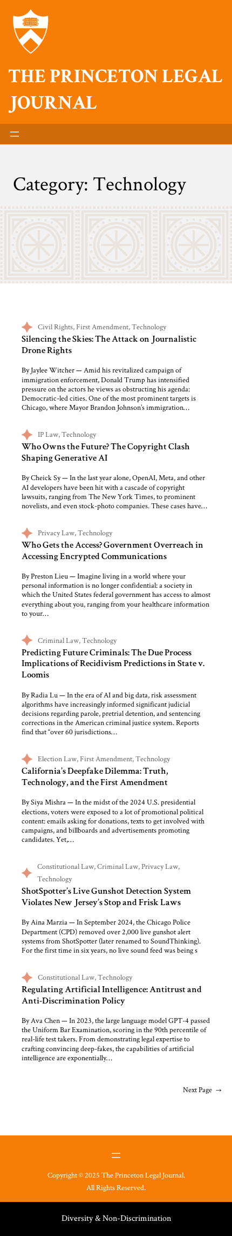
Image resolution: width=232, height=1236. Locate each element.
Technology (149, 326)
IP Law (48, 434)
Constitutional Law (65, 866)
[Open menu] (14, 134)
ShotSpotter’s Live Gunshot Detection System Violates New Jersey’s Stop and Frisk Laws (106, 897)
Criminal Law (58, 640)
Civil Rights (55, 326)
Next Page (202, 1089)
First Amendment (102, 326)
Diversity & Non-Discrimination (116, 1218)
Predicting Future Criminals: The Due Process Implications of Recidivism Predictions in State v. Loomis (113, 664)
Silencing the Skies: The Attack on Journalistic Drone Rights (109, 345)
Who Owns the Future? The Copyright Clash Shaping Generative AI (106, 453)
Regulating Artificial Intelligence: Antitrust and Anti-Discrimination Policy (112, 996)
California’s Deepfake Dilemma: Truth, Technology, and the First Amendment (95, 777)
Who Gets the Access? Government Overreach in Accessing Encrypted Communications (112, 551)
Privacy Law (56, 532)
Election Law (57, 758)
